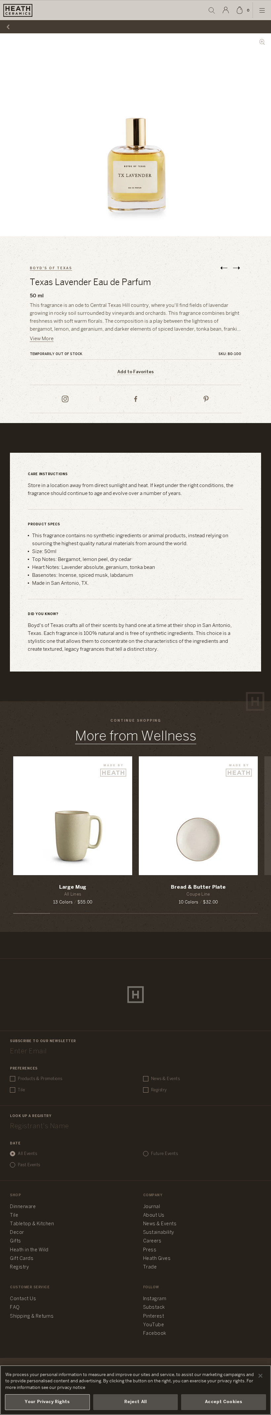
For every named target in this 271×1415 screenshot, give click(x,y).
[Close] (260, 1375)
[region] (135, 1390)
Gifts (15, 1241)
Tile (21, 1090)
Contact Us (23, 1299)
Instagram (155, 1299)
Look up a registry (30, 1116)
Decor (17, 1233)
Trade (150, 1267)
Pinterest (153, 1316)
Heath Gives (157, 1259)
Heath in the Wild (29, 1250)
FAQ (15, 1307)
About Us (154, 1215)
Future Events (164, 1154)
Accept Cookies (223, 1402)
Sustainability (158, 1233)
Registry (159, 1090)
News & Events (165, 1079)
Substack (154, 1307)
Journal (151, 1207)
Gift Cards (21, 1259)
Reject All (135, 1402)
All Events (27, 1154)
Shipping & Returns (32, 1316)
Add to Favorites (135, 372)
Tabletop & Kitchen (32, 1224)
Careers (152, 1241)
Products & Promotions (40, 1079)
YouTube (153, 1325)
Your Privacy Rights (47, 1402)
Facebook (154, 1334)
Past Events (29, 1165)
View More (42, 339)
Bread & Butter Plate (198, 887)
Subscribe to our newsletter (43, 1041)
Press (150, 1250)
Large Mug (72, 887)
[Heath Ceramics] (135, 994)
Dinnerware (23, 1207)
